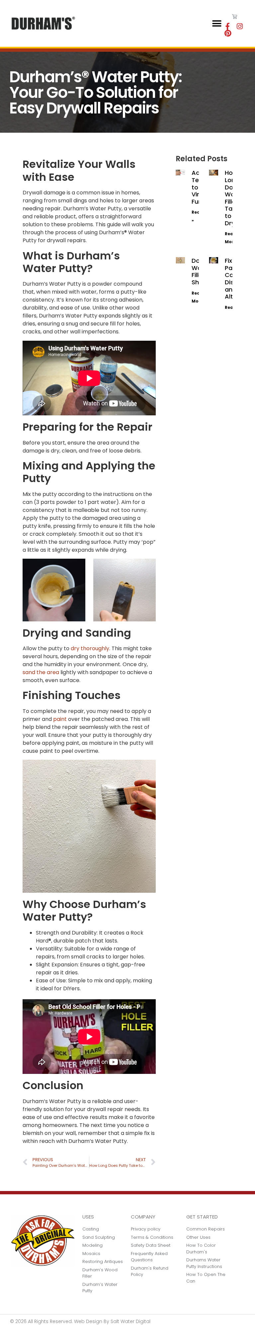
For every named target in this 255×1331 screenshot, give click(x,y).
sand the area (41, 672)
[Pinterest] (227, 33)
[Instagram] (239, 26)
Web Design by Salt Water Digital (112, 1321)
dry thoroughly (90, 648)
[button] (216, 23)
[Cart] (234, 16)
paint (60, 719)
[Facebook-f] (227, 26)
